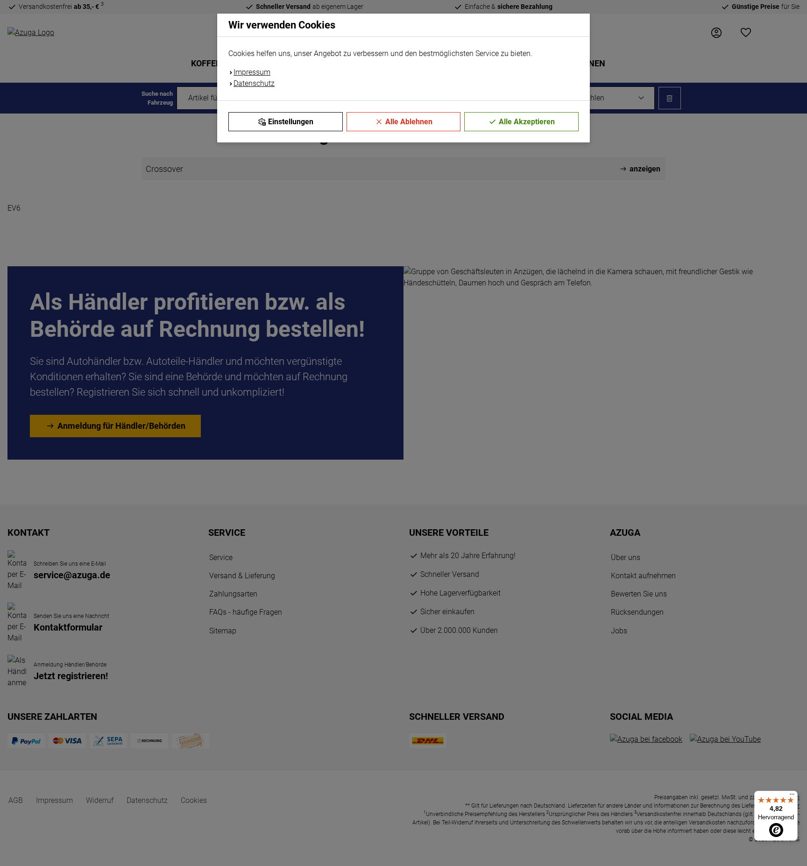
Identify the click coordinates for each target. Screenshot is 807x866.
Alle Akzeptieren (527, 121)
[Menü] (792, 796)
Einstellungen (290, 121)
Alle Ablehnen (408, 121)
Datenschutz (254, 83)
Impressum (252, 72)
